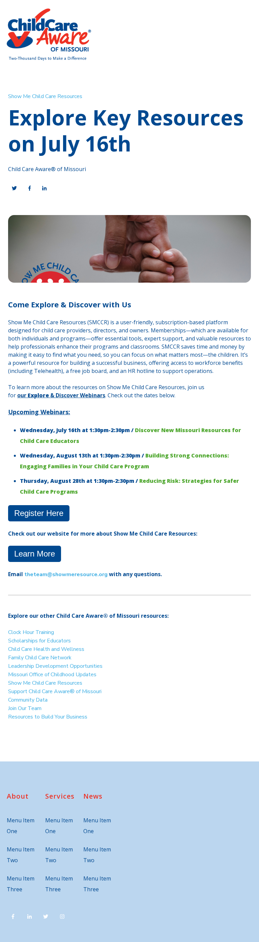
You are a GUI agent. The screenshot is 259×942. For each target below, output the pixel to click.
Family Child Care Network (39, 657)
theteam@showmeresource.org (66, 574)
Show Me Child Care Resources (45, 96)
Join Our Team (24, 708)
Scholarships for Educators (39, 640)
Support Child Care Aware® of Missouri (55, 691)
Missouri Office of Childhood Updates (52, 674)
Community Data (28, 700)
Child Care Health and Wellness (46, 649)
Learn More (34, 553)
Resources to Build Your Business (48, 717)
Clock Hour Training (31, 632)
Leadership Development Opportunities (55, 666)
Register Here (38, 513)
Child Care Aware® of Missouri (47, 169)
